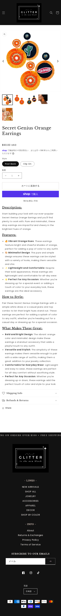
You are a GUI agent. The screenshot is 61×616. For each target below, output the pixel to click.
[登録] (50, 561)
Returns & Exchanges (30, 535)
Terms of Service (30, 544)
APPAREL (30, 505)
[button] (3, 13)
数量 (4, 170)
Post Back (10, 163)
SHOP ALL (30, 491)
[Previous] (3, 61)
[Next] (58, 61)
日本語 (28, 591)
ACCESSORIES (30, 501)
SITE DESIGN (49, 609)
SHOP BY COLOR (30, 514)
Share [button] (8, 408)
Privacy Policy (30, 539)
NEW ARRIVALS (30, 487)
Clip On (27, 163)
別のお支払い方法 (30, 201)
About (30, 530)
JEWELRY (30, 496)
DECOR (30, 510)
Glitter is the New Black (27, 609)
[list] (30, 61)
